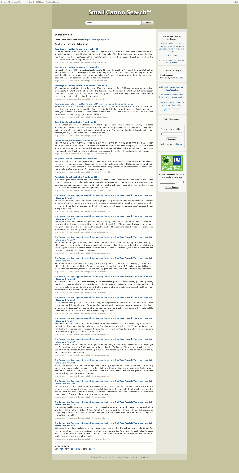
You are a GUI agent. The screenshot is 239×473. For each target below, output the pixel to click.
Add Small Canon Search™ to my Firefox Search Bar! (171, 103)
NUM (170, 44)
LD (173, 60)
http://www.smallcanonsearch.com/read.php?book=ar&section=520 (83, 313)
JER (171, 46)
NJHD (168, 60)
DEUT (173, 44)
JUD (180, 44)
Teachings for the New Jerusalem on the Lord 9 (76, 49)
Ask (107, 39)
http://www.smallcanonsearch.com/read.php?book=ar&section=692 (83, 376)
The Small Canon (52, 2)
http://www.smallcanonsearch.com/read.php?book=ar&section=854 (83, 418)
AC (160, 60)
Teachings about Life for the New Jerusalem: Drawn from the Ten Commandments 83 (94, 103)
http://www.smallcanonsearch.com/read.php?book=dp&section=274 (83, 172)
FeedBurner (177, 144)
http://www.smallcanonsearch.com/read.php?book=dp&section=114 (83, 153)
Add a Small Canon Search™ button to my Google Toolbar (171, 96)
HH (164, 60)
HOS (182, 46)
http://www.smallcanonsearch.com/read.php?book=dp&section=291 (83, 190)
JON (169, 49)
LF (176, 60)
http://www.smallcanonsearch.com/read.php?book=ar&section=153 (83, 232)
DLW (183, 60)
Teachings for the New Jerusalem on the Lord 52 (77, 67)
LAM (173, 46)
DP (166, 63)
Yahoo (95, 39)
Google (86, 39)
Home (3, 2)
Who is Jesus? (13, 2)
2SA (161, 46)
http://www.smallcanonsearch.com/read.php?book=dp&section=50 (82, 135)
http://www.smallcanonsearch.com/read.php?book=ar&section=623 (83, 355)
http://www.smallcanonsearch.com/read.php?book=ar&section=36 (82, 211)
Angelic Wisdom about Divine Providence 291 (76, 177)
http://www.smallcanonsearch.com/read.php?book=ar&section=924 (83, 439)
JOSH (177, 44)
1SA (182, 44)
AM (163, 49)
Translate (180, 77)
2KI (165, 46)
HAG (182, 49)
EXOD (164, 44)
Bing (101, 39)
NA (174, 49)
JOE (160, 49)
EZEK (176, 46)
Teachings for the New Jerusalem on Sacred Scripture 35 (81, 85)
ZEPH (179, 49)
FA (178, 60)
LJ (165, 60)
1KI (163, 46)
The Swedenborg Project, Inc (120, 457)
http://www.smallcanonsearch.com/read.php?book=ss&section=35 (82, 99)
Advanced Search (27, 2)
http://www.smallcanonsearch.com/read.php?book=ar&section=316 (83, 271)
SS (175, 60)
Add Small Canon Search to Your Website (171, 88)
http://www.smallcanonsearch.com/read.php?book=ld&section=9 (81, 62)
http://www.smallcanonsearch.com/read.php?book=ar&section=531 (83, 334)
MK (170, 56)
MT (168, 56)
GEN (161, 44)
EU (161, 60)
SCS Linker (40, 2)
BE (172, 63)
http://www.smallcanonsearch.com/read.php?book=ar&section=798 (83, 397)
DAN (179, 46)
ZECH (170, 52)
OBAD (165, 49)
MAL (173, 52)
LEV (167, 44)
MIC (172, 49)
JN (173, 56)
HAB (176, 49)
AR (168, 63)
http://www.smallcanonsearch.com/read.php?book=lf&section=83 (82, 117)
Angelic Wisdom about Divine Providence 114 (76, 140)
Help (235, 2)
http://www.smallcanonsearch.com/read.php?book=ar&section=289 (83, 253)
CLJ (180, 60)
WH (171, 60)
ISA (168, 46)
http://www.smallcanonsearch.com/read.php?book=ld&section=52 (82, 80)
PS (166, 46)
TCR (176, 63)
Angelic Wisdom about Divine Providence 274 (76, 158)
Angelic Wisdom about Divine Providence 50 (75, 122)
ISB (174, 63)
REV (175, 56)
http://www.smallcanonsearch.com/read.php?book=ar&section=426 (83, 292)
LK (171, 56)
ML (170, 63)
